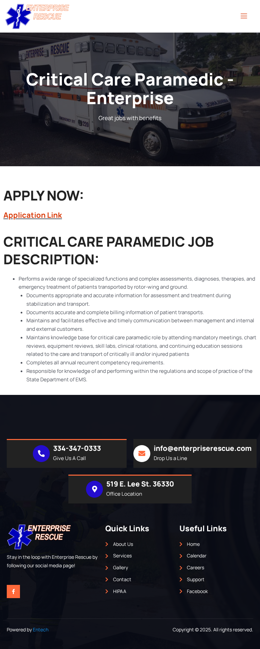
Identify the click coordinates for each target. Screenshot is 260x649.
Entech (40, 629)
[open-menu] (244, 16)
